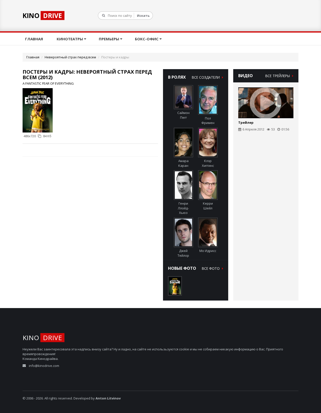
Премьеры (109, 38)
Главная (34, 38)
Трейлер (246, 122)
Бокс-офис (147, 38)
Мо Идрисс (207, 250)
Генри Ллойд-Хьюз (183, 208)
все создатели (206, 77)
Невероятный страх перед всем (70, 57)
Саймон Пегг (183, 115)
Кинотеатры (70, 38)
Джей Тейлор (183, 253)
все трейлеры (278, 75)
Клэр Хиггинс (208, 163)
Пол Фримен (207, 120)
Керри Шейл (208, 205)
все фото (211, 268)
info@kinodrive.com (44, 365)
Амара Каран (183, 163)
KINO (42, 15)
